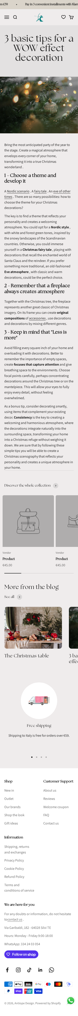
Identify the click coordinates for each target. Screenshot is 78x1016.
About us (49, 790)
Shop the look (14, 815)
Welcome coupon (56, 807)
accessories (37, 318)
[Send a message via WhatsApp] (71, 1001)
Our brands (12, 807)
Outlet (8, 798)
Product (9, 559)
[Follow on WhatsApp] (51, 970)
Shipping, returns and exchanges (16, 849)
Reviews (49, 798)
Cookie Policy (14, 868)
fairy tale (40, 191)
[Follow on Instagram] (18, 970)
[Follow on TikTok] (29, 970)
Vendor (7, 553)
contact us (14, 919)
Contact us (51, 823)
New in (9, 790)
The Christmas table (26, 655)
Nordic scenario (18, 191)
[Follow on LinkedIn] (40, 970)
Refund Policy (14, 876)
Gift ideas (11, 823)
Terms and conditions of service (19, 888)
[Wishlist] (63, 17)
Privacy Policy (14, 860)
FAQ (46, 815)
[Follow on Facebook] (7, 970)
